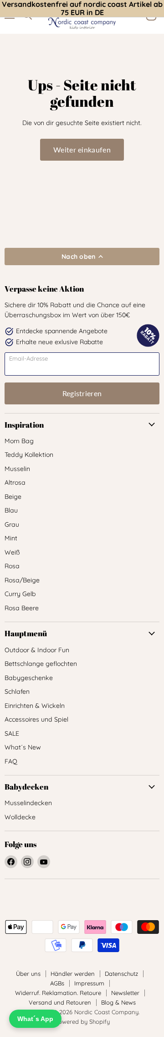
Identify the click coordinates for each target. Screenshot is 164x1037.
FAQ (11, 761)
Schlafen (17, 691)
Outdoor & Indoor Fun (37, 650)
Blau (11, 510)
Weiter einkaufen (82, 149)
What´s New (23, 747)
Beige (13, 496)
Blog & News (118, 1002)
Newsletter (125, 992)
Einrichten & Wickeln (35, 706)
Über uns (28, 973)
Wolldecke (20, 817)
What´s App (35, 1018)
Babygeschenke (29, 678)
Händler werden (73, 973)
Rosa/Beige (22, 580)
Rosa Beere (22, 608)
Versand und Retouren (60, 1002)
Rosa (12, 566)
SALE (12, 733)
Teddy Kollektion (29, 454)
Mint (11, 538)
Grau (12, 524)
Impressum (89, 983)
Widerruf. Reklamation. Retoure (58, 992)
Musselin (17, 469)
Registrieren (82, 393)
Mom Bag (19, 441)
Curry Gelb (20, 594)
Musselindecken (28, 803)
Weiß (12, 552)
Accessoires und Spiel (36, 719)
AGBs (57, 983)
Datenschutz (121, 973)
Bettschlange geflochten (41, 664)
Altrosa (15, 482)
